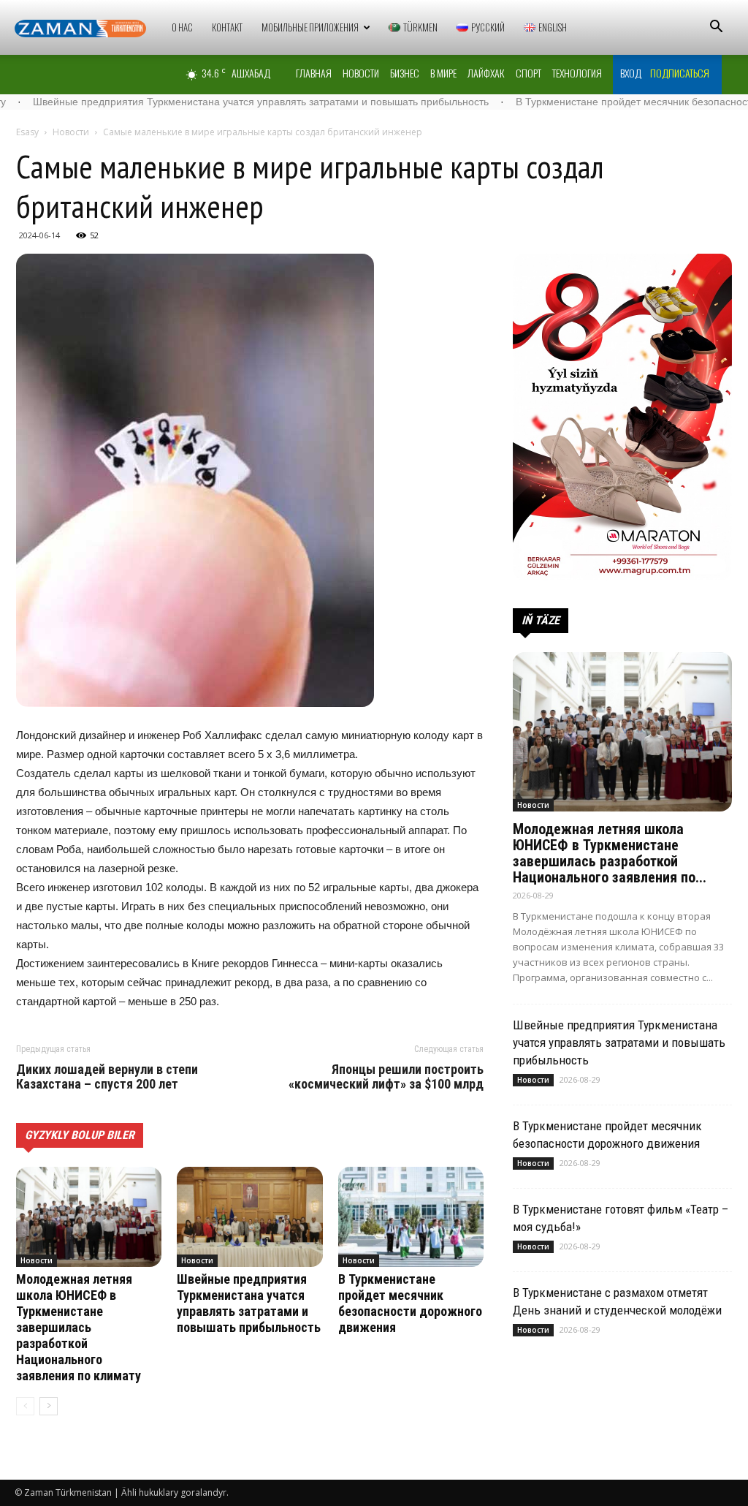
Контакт (227, 27)
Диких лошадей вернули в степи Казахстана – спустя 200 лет (107, 1076)
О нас (182, 27)
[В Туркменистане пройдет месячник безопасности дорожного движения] (411, 1217)
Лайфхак (486, 72)
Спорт (528, 72)
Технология (577, 72)
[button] (715, 28)
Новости (361, 72)
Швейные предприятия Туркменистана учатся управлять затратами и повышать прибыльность (249, 1303)
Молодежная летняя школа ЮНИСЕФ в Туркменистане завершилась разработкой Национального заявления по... (609, 853)
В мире (443, 72)
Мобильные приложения (310, 27)
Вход (630, 72)
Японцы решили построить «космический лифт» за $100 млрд (386, 1076)
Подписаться (679, 72)
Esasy (27, 132)
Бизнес (404, 72)
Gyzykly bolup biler (79, 1135)
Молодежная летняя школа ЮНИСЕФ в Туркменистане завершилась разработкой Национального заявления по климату (78, 1327)
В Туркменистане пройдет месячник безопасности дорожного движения (410, 1303)
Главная (314, 72)
